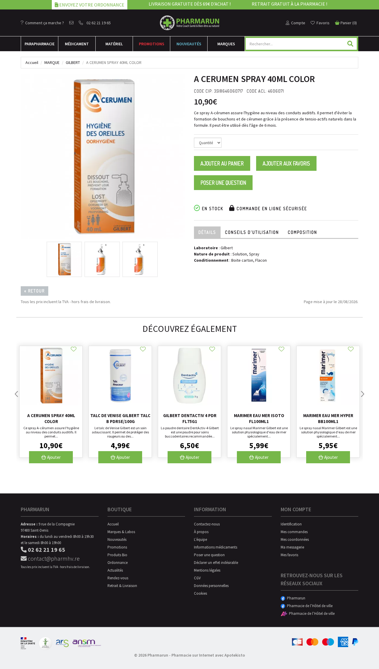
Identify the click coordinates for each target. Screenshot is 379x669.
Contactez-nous (207, 524)
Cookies (200, 593)
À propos (201, 531)
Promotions (151, 43)
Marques (226, 43)
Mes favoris (289, 554)
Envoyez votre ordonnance (91, 5)
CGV (197, 577)
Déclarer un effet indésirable (216, 562)
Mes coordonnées (295, 539)
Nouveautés (188, 43)
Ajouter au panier (222, 163)
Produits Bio (117, 554)
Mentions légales (207, 570)
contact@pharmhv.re (53, 558)
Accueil (31, 62)
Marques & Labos (121, 531)
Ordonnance (117, 562)
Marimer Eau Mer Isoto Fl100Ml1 (259, 418)
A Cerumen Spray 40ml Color (51, 418)
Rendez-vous (117, 577)
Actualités (115, 570)
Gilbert (73, 62)
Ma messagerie (292, 547)
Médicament (77, 43)
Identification (291, 524)
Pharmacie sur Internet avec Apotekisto (208, 655)
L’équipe (200, 539)
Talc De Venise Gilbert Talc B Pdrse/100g (120, 418)
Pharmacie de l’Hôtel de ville (309, 605)
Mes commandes (294, 531)
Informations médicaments (215, 547)
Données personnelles (211, 585)
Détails (207, 232)
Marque (52, 62)
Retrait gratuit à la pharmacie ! (289, 4)
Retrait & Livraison (122, 585)
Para (39, 43)
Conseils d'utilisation (252, 232)
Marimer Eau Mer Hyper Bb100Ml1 (328, 418)
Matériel (114, 43)
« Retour (34, 290)
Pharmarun (295, 598)
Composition (302, 232)
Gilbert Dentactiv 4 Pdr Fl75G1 (189, 418)
